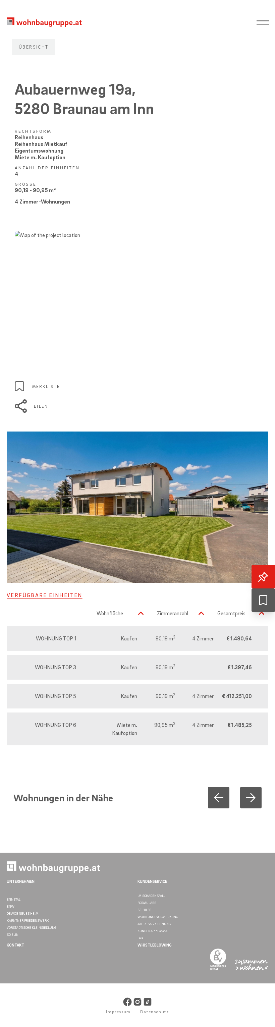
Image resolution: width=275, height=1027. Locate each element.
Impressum (118, 1011)
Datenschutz (154, 1011)
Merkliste (46, 386)
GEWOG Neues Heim (23, 913)
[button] (218, 797)
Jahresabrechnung (154, 924)
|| (265, 22)
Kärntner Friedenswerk (28, 920)
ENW (10, 906)
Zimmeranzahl (172, 613)
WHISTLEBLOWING (155, 945)
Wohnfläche (110, 613)
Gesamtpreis (231, 613)
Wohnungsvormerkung (158, 917)
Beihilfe (144, 910)
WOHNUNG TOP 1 (56, 638)
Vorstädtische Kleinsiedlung (31, 927)
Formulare (147, 903)
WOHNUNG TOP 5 (55, 696)
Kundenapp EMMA (152, 931)
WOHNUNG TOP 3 (55, 667)
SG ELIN (12, 934)
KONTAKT (15, 945)
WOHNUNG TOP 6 (55, 725)
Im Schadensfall (151, 896)
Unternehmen (21, 881)
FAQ (140, 938)
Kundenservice (152, 881)
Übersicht (33, 47)
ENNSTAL (13, 899)
